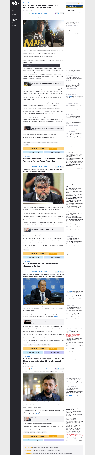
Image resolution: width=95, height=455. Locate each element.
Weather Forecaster (53, 453)
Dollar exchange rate (36, 450)
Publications (14, 19)
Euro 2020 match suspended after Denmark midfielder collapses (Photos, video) (74, 242)
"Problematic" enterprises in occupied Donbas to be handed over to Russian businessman (74, 339)
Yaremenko (26, 249)
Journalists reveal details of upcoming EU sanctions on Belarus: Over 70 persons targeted (74, 382)
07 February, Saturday (72, 25)
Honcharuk (32, 432)
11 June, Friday (70, 305)
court (39, 142)
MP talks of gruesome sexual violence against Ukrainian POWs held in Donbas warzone (74, 352)
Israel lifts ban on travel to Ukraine (75, 316)
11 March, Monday (71, 88)
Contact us (14, 25)
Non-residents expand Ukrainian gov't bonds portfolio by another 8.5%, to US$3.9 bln (74, 324)
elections (30, 344)
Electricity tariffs (43, 450)
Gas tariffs (49, 450)
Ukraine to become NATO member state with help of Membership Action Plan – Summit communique (74, 137)
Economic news (28, 450)
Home (13, 9)
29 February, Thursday (72, 103)
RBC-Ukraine (38, 413)
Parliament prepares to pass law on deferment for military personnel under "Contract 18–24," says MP (73, 22)
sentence (44, 142)
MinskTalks (44, 344)
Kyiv (13, 17)
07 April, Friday (70, 114)
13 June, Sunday (70, 211)
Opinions (14, 20)
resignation (26, 432)
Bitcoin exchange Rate (56, 450)
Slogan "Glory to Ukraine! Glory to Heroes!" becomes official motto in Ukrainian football (73, 335)
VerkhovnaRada (54, 142)
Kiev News (56, 447)
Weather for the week (36, 453)
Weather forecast (28, 453)
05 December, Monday (72, 125)
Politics (13, 13)
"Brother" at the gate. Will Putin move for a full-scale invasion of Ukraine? (73, 331)
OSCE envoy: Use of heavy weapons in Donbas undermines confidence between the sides (74, 422)
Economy (14, 14)
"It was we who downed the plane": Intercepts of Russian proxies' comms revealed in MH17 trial (74, 408)
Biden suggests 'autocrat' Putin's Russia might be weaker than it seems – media (73, 185)
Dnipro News (40, 447)
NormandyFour (37, 344)
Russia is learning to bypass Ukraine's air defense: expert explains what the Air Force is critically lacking (74, 13)
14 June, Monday (70, 131)
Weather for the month (45, 453)
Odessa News (34, 447)
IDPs (49, 344)
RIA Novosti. (56, 316)
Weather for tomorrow (68, 453)
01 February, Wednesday (72, 120)
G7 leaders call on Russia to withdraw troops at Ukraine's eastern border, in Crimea (74, 220)
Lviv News (51, 447)
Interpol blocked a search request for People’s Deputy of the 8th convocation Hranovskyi (74, 110)
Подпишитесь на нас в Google (39, 13)
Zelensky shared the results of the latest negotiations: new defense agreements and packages (74, 106)
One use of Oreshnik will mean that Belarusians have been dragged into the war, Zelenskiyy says (74, 29)
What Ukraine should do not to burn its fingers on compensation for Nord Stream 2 (74, 292)
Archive (13, 22)
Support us (74, 6)
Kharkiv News (46, 447)
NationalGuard (27, 142)
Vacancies (14, 24)
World (13, 15)
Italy (48, 142)
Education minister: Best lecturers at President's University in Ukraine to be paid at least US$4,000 (74, 155)
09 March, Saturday (71, 94)
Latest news (70, 10)
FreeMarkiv (26, 144)
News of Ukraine (28, 447)
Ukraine (13, 11)
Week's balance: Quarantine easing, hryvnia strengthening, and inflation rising (74, 253)
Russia (25, 344)
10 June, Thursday (71, 386)
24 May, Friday (70, 80)
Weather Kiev (60, 453)
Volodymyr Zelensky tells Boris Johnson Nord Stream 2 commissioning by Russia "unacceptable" (73, 145)
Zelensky (38, 432)
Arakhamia (44, 432)
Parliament (34, 142)
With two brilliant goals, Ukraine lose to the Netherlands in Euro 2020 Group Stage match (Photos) (74, 207)
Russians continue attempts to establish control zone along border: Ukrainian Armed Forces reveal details (74, 18)
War (13, 10)
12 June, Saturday (70, 236)
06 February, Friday (71, 75)
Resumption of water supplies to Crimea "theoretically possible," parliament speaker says (74, 319)
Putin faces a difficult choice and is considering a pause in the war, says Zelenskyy (73, 71)
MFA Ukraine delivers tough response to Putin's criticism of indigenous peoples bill (74, 392)
